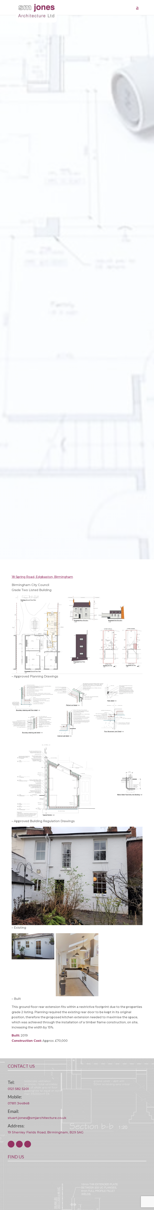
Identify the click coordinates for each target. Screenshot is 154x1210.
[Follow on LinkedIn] (27, 1144)
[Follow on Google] (19, 1144)
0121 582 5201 (18, 1089)
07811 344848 (18, 1103)
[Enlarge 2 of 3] (93, 938)
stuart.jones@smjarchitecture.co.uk (37, 1118)
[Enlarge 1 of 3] (49, 938)
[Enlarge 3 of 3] (138, 938)
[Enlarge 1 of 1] (138, 600)
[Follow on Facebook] (11, 1144)
